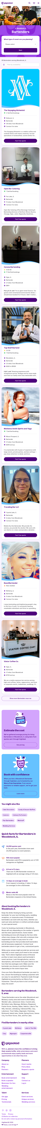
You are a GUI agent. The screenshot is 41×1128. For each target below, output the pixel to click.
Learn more (20, 793)
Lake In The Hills (30, 1028)
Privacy (10, 1114)
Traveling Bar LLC (11, 507)
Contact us (26, 1080)
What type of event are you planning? (18, 39)
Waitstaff (21, 820)
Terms (4, 1114)
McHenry (18, 1028)
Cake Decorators (8, 809)
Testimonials (6, 1102)
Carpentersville (25, 1033)
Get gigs (5, 1096)
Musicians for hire (8, 1083)
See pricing (20, 745)
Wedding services (28, 1102)
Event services (27, 1096)
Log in (24, 1083)
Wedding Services (9, 826)
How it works (26, 1064)
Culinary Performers (20, 815)
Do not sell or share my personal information (17, 1119)
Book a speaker (7, 1080)
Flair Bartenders (8, 820)
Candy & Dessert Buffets (26, 809)
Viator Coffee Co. (11, 661)
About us (5, 1064)
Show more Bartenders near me (20, 698)
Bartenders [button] (20, 32)
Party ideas (26, 1067)
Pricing (4, 1099)
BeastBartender (11, 583)
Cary (4, 1033)
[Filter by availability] (22, 64)
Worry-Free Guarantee (12, 783)
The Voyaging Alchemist (14, 110)
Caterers (6, 815)
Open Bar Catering (12, 189)
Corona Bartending (12, 267)
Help (23, 1078)
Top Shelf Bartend (11, 348)
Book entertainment (9, 1078)
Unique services (28, 1099)
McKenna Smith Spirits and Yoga (18, 429)
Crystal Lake (7, 1028)
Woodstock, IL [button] (21, 28)
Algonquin (13, 1033)
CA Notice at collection (10, 1116)
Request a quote (28, 1069)
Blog (3, 1067)
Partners (5, 1069)
